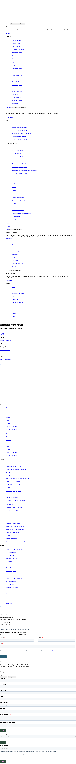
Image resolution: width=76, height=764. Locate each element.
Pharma (14, 180)
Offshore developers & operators (19, 130)
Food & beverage (16, 203)
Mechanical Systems (17, 52)
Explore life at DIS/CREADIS (5, 359)
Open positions (15, 248)
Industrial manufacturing (18, 197)
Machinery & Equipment (12, 558)
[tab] (3, 677)
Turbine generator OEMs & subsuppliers (21, 124)
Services (8, 411)
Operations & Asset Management (14, 549)
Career (13, 244)
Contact (14, 310)
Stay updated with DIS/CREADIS (6, 340)
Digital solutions (16, 46)
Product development (17, 81)
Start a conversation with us (5, 350)
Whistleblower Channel (11, 429)
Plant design (9, 561)
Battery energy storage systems (19, 167)
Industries (8, 414)
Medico (14, 184)
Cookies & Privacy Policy (12, 426)
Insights (8, 417)
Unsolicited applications (17, 251)
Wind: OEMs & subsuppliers (13, 481)
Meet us (14, 313)
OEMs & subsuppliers (17, 150)
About (13, 287)
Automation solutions (17, 43)
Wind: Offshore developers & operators (15, 484)
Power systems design (17, 75)
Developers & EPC (16, 147)
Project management (17, 85)
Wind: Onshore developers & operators (15, 488)
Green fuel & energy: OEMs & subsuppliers (16, 469)
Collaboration (15, 290)
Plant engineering (16, 78)
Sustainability (15, 88)
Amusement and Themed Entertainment (21, 200)
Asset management (16, 40)
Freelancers (15, 254)
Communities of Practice (18, 293)
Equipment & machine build (18, 49)
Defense (14, 207)
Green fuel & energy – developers (14, 466)
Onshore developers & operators (19, 127)
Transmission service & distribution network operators (24, 164)
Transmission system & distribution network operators (18, 478)
